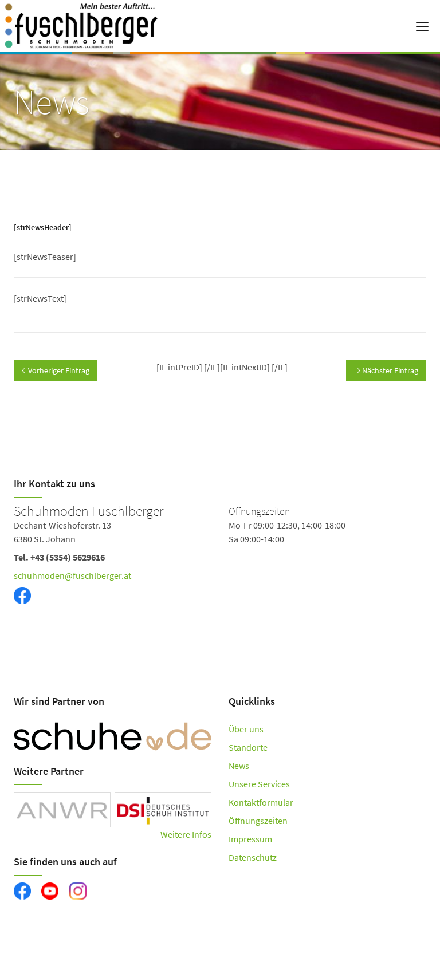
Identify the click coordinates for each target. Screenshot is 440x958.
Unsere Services (259, 784)
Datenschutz (253, 857)
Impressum (250, 839)
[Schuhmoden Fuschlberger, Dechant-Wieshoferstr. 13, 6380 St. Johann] (220, 568)
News (239, 765)
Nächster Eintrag (389, 370)
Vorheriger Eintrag (58, 370)
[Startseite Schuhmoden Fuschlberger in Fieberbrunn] (104, 26)
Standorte (248, 747)
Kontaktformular (261, 802)
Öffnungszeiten (258, 820)
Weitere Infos (185, 834)
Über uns (246, 729)
